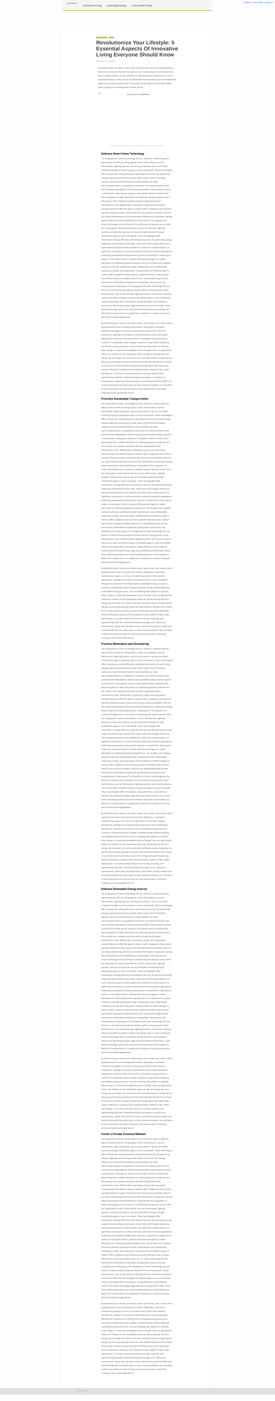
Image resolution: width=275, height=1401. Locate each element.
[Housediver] (72, 3)
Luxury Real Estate (141, 5)
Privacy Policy (258, 2)
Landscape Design (117, 5)
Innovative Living (92, 5)
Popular (111, 37)
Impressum (269, 2)
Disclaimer (247, 2)
